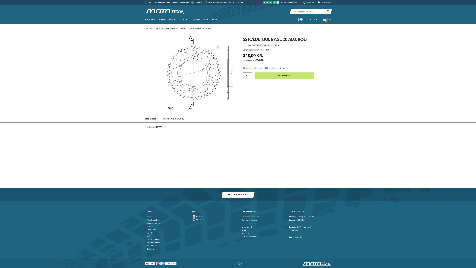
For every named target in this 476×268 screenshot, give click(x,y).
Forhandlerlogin (325, 2)
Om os (149, 217)
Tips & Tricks (151, 230)
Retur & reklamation (154, 239)
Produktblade (152, 246)
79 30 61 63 (293, 230)
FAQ (148, 236)
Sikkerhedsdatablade (154, 242)
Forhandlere (151, 226)
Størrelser (150, 233)
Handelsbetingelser (154, 223)
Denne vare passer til (173, 119)
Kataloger (150, 249)
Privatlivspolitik (153, 220)
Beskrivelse (150, 119)
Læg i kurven (284, 76)
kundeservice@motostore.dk (300, 227)
